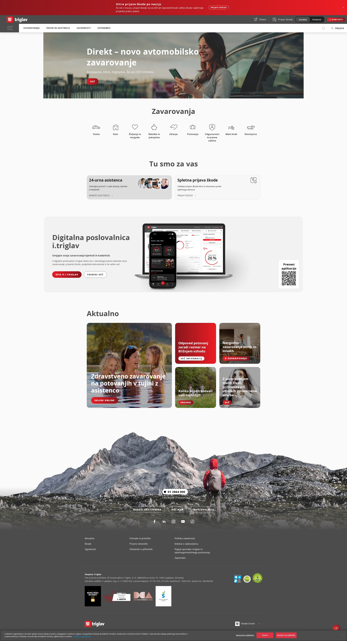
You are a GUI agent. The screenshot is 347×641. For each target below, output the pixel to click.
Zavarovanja (31, 28)
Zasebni (303, 19)
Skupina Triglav (93, 574)
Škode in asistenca (58, 28)
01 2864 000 (176, 492)
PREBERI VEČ (95, 274)
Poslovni (316, 19)
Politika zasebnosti (185, 538)
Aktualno (89, 538)
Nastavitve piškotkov (245, 635)
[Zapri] (343, 635)
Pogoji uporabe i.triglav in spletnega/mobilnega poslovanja (192, 551)
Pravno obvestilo (139, 543)
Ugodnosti (84, 28)
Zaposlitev (180, 557)
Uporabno (103, 28)
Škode (88, 543)
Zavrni (265, 635)
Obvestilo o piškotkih (141, 549)
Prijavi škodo (219, 7)
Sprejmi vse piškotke (286, 635)
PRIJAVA (339, 28)
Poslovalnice (204, 509)
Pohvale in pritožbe (140, 538)
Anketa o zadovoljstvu (186, 543)
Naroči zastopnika (147, 509)
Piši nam (178, 509)
